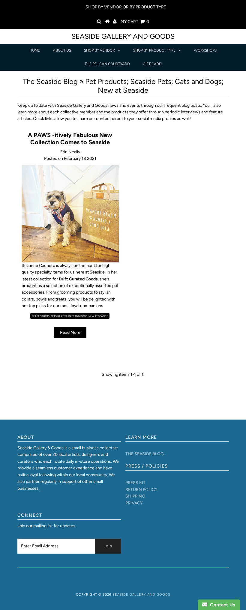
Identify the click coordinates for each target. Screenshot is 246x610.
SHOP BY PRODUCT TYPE (154, 50)
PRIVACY (133, 503)
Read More (70, 332)
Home (34, 50)
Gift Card (152, 63)
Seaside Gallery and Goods (123, 36)
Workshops (205, 50)
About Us (62, 50)
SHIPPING (135, 496)
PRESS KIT (135, 482)
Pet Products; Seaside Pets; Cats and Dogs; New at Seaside (70, 316)
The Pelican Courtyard (107, 63)
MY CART (135, 21)
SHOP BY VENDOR (99, 50)
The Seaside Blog (50, 81)
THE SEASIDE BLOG (144, 453)
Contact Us (221, 604)
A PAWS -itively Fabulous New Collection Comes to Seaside (70, 138)
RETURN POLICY (141, 489)
